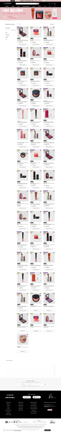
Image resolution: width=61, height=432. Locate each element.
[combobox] (27, 4)
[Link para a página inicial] (6, 20)
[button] (10, 32)
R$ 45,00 (12, 30)
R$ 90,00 (14, 30)
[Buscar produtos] (37, 3)
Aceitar (47, 430)
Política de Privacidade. (17, 430)
